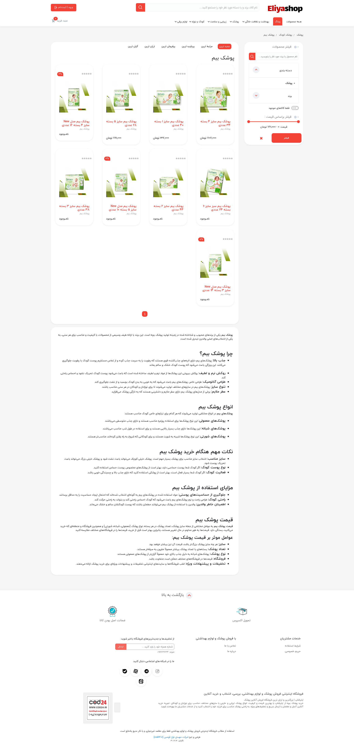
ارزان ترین (150, 46)
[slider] (248, 121)
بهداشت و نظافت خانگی (257, 22)
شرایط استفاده (293, 645)
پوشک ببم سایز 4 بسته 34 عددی (215, 123)
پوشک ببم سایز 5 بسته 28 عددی (121, 123)
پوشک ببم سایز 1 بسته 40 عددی (168, 123)
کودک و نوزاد (198, 22)
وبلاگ (277, 22)
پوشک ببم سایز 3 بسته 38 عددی (74, 207)
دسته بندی (286, 70)
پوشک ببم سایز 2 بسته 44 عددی (168, 207)
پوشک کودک (285, 35)
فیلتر (286, 138)
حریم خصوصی (293, 651)
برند (290, 96)
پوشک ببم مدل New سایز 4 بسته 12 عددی (75, 123)
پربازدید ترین (188, 46)
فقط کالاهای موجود (279, 108)
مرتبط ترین (207, 46)
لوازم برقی (182, 22)
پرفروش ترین (168, 46)
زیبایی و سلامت (218, 22)
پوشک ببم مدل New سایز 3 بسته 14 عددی (216, 288)
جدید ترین (224, 46)
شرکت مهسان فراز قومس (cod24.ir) (171, 737)
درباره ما (231, 651)
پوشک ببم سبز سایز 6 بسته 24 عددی (216, 207)
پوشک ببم (269, 35)
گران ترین (133, 46)
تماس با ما (230, 645)
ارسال (121, 646)
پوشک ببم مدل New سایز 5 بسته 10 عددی (122, 207)
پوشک (235, 22)
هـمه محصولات (293, 22)
